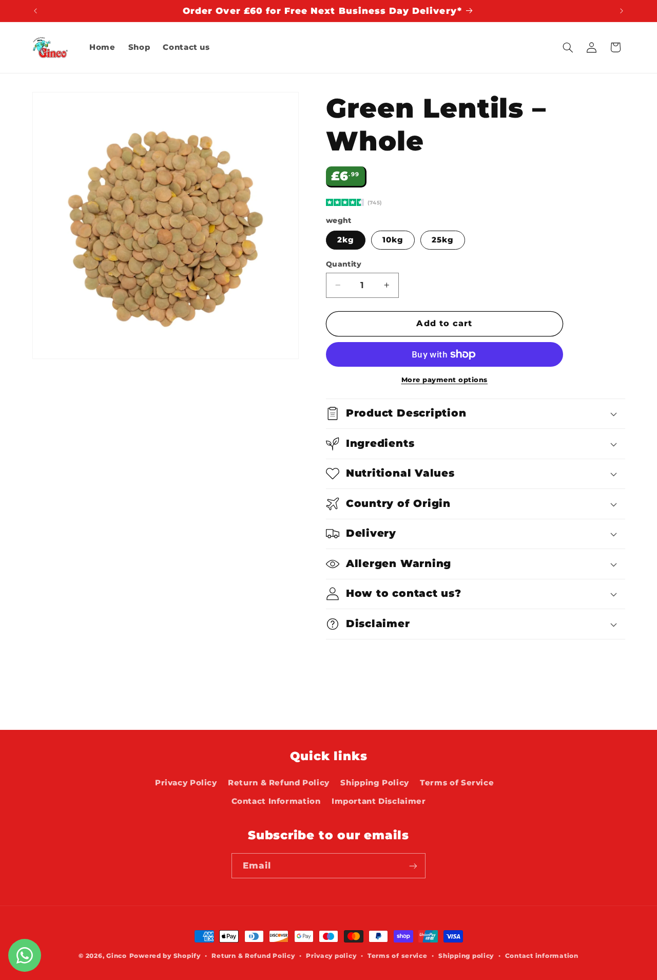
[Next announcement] (621, 11)
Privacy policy (331, 955)
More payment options (444, 380)
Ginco (116, 955)
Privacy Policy (186, 782)
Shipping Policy (374, 782)
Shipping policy (466, 955)
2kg (345, 239)
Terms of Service (457, 782)
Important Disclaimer (379, 801)
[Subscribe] (413, 865)
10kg (392, 239)
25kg (443, 239)
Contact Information (276, 801)
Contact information (541, 955)
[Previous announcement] (35, 11)
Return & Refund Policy (279, 782)
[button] (567, 47)
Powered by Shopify (165, 955)
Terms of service (398, 955)
